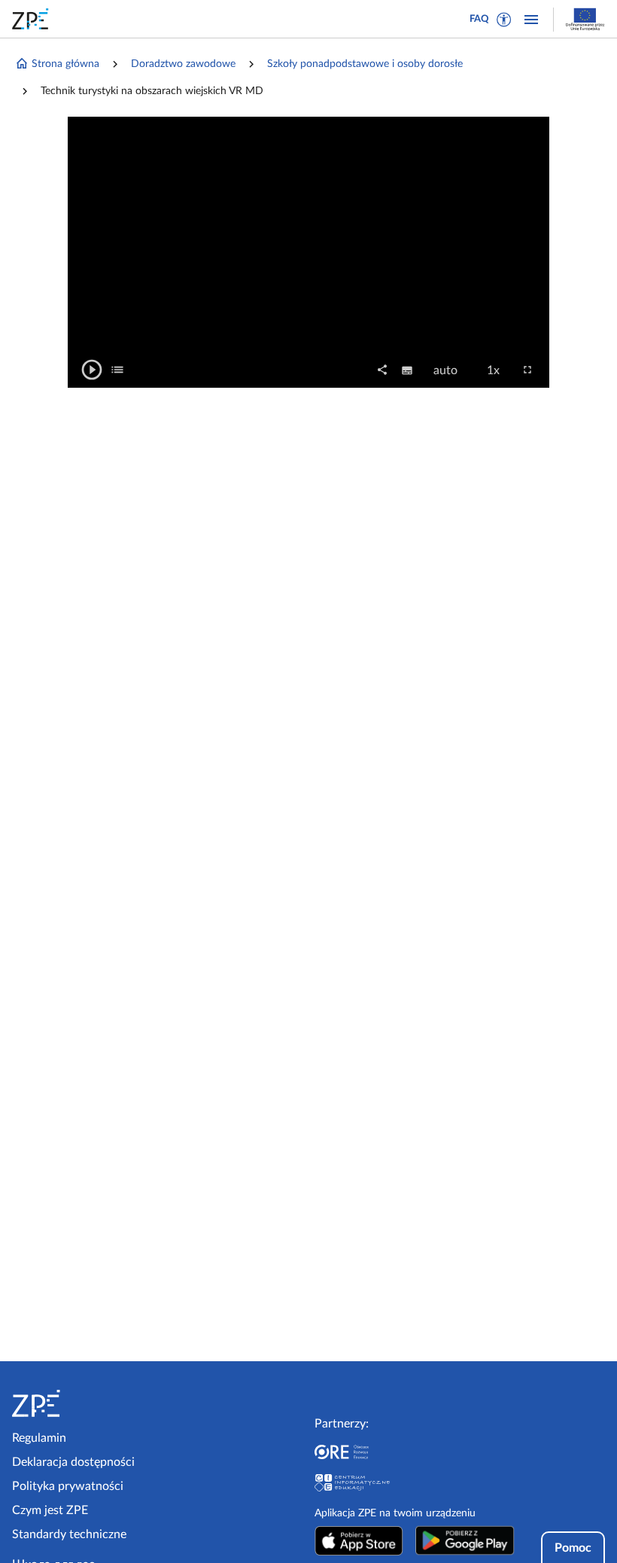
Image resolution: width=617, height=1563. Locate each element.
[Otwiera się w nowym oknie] (359, 1540)
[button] (504, 19)
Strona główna (65, 64)
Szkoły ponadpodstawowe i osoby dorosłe (365, 64)
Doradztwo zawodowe (183, 64)
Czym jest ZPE (50, 1510)
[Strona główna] (81, 1403)
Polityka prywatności (67, 1486)
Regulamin (39, 1438)
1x (498, 371)
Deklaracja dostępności (73, 1462)
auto (450, 371)
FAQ (479, 19)
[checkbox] (117, 369)
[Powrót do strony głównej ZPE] (33, 19)
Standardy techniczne (69, 1534)
